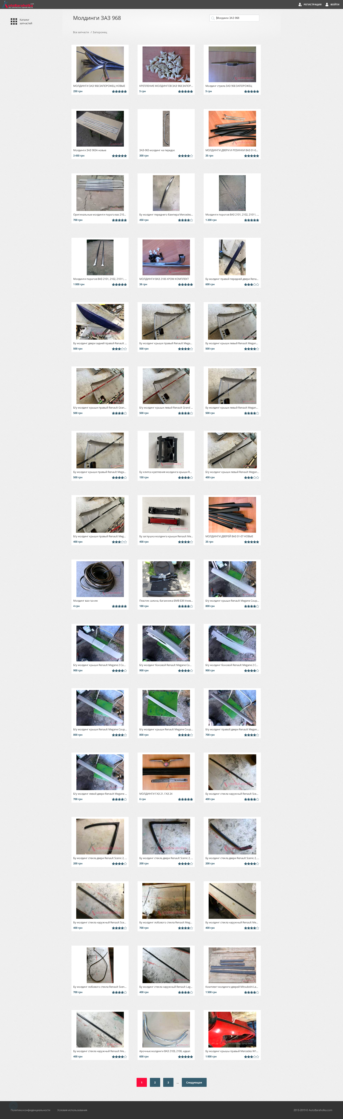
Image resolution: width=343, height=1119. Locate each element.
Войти (334, 4)
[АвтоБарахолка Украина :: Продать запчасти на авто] (18, 4)
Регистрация (313, 4)
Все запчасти (81, 32)
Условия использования (72, 1110)
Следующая (194, 1082)
